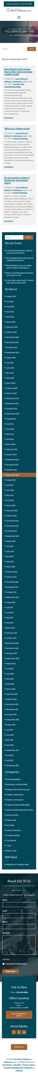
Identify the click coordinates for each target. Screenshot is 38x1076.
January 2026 (11, 332)
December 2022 (12, 521)
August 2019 (10, 725)
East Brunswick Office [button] (19, 1015)
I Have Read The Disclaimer (16, 964)
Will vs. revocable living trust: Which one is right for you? (19, 274)
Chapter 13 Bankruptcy (15, 794)
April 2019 (9, 745)
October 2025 (11, 347)
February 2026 (11, 327)
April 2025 (10, 378)
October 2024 (11, 408)
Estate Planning (20, 138)
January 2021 (11, 638)
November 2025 (12, 342)
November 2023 (12, 464)
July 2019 (9, 730)
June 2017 (10, 755)
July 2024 (10, 424)
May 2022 (10, 556)
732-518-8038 (26, 4)
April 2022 (10, 561)
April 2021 (9, 623)
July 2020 (9, 668)
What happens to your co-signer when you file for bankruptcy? (18, 266)
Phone (4, 922)
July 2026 (9, 301)
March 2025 (10, 383)
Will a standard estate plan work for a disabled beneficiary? (20, 259)
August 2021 (10, 602)
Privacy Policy (28, 1065)
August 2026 (11, 296)
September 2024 (12, 413)
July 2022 (9, 546)
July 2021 (9, 607)
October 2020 (11, 653)
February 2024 (12, 449)
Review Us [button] (19, 1047)
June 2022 (10, 551)
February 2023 (11, 510)
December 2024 (12, 398)
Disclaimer (6, 959)
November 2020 (12, 648)
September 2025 (12, 352)
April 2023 (10, 500)
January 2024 (11, 454)
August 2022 (11, 541)
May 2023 (10, 495)
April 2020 (10, 684)
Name (4, 900)
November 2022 (12, 526)
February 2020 (11, 694)
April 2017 (10, 760)
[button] (19, 17)
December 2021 (12, 582)
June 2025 (10, 368)
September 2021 (12, 597)
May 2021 (9, 617)
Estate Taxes (11, 820)
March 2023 (10, 505)
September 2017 (12, 750)
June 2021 (10, 612)
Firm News (10, 825)
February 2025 (11, 388)
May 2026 (10, 312)
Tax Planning (11, 840)
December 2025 (12, 337)
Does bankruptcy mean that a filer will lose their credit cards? (18, 72)
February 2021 (11, 633)
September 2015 (12, 765)
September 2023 (12, 475)
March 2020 (10, 689)
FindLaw (19, 1070)
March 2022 (10, 566)
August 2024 (11, 419)
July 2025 (9, 363)
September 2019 (12, 719)
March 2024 (10, 444)
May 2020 (10, 679)
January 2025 (11, 393)
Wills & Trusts (11, 851)
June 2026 (10, 306)
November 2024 (12, 403)
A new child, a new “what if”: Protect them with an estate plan (20, 281)
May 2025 (10, 373)
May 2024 (10, 434)
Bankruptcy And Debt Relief (17, 784)
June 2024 (10, 429)
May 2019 (9, 740)
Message (6, 933)
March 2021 (10, 628)
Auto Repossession (13, 779)
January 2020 (11, 699)
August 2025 (11, 357)
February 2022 (11, 572)
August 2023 (11, 480)
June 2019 (10, 735)
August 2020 (11, 663)
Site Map (17, 1065)
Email (5, 911)
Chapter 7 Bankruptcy (15, 800)
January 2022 (11, 577)
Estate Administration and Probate (19, 810)
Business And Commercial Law (17, 789)
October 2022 (11, 531)
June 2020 (10, 674)
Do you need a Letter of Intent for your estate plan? (17, 180)
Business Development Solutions (18, 1068)
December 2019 (12, 704)
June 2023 (10, 490)
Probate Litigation (13, 835)
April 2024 (10, 439)
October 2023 (11, 470)
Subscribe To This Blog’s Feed (17, 864)
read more (8, 118)
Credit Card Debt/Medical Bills (18, 805)
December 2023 (12, 459)
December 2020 (12, 643)
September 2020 (12, 658)
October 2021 (11, 592)
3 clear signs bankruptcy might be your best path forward (19, 251)
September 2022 (12, 536)
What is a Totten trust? (17, 128)
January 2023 (11, 515)
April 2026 (10, 317)
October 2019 (11, 714)
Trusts (8, 845)
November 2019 (12, 709)
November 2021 (12, 587)
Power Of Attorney (13, 830)
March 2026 (10, 322)
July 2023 (9, 485)
